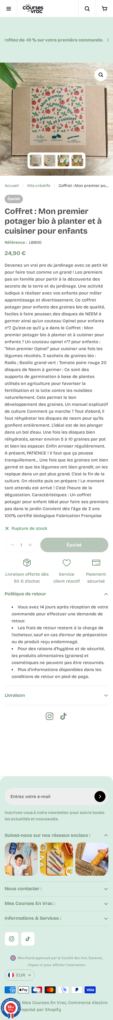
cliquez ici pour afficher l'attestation (56, 964)
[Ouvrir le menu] (8, 8)
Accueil (12, 185)
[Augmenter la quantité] (32, 545)
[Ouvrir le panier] (104, 8)
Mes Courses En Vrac (44, 1002)
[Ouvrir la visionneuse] (100, 74)
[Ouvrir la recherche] (87, 8)
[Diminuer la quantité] (11, 545)
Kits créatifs (38, 185)
